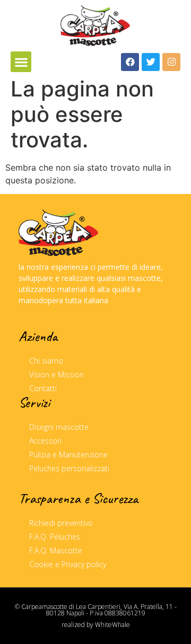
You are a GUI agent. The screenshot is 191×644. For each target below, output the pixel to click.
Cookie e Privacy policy (67, 564)
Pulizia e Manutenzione (68, 454)
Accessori (45, 441)
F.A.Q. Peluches (54, 537)
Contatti (43, 388)
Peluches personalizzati (69, 468)
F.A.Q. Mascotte (55, 550)
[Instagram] (171, 62)
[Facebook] (130, 62)
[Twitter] (151, 62)
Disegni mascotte (59, 427)
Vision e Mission (56, 374)
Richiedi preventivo (61, 523)
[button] (21, 61)
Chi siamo (46, 361)
